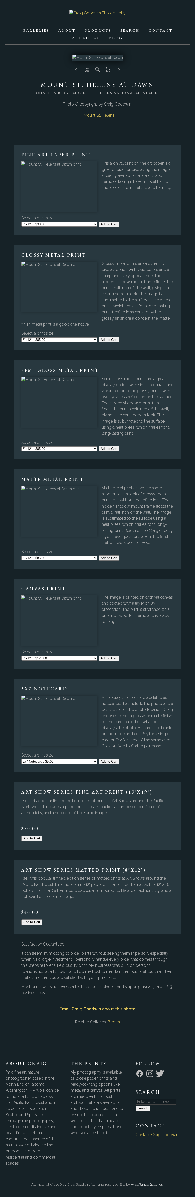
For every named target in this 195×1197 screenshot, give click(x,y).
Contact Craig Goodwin (157, 1134)
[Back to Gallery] (87, 71)
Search (129, 30)
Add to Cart (109, 224)
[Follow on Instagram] (150, 1073)
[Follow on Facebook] (140, 1073)
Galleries (36, 30)
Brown (114, 1022)
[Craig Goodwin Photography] (97, 13)
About (66, 30)
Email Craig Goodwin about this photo (97, 1008)
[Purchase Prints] (108, 71)
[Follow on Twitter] (161, 1073)
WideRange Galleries (147, 1184)
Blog (116, 37)
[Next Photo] (119, 71)
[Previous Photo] (76, 71)
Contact (160, 30)
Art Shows (86, 37)
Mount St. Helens (99, 115)
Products (98, 30)
